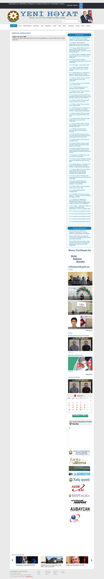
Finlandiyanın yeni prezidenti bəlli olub (25, 565)
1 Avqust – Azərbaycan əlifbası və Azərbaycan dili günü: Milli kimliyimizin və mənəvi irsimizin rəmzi (80, 207)
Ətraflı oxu (71, 352)
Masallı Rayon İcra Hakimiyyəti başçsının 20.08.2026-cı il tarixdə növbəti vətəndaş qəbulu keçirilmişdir (79, 74)
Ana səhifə (13, 25)
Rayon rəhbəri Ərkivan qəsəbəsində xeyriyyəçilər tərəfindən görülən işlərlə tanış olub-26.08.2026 (79, 44)
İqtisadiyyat (36, 25)
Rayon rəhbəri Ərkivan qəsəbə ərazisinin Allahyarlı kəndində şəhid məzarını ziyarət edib (79, 144)
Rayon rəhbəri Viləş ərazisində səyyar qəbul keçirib (79, 104)
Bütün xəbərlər (89, 330)
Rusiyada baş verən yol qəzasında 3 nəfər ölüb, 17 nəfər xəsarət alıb (51, 565)
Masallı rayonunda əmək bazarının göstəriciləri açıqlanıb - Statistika (78, 130)
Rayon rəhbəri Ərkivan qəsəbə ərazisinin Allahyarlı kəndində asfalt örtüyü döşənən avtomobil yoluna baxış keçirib (80, 150)
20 (80, 407)
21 (84, 407)
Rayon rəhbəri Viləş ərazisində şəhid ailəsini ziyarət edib (79, 91)
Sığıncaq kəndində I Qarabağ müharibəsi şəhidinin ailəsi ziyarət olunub (78, 69)
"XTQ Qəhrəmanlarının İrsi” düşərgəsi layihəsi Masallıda (78, 87)
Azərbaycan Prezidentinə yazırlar (80, 213)
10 (69, 405)
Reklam (25, 571)
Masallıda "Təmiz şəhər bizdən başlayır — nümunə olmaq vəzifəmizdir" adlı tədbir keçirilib (80, 195)
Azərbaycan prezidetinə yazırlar (79, 211)
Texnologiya (71, 25)
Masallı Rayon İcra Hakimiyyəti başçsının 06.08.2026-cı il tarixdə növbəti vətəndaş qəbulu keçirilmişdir (79, 165)
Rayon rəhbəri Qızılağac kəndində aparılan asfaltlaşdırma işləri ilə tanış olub (80, 160)
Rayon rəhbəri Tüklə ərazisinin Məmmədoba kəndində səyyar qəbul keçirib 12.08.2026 (79, 125)
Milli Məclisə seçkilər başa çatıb (75, 355)
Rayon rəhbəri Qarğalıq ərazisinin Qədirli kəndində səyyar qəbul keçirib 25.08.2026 (80, 56)
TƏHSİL (70, 269)
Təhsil (59, 25)
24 (69, 409)
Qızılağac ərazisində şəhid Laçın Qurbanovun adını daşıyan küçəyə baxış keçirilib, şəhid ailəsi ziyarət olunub (80, 96)
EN (81, 7)
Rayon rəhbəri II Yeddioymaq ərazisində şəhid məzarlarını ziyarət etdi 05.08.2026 (80, 177)
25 (73, 409)
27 (80, 409)
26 (77, 409)
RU (81, 4)
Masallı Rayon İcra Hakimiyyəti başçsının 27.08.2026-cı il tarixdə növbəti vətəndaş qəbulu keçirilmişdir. (79, 39)
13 (80, 405)
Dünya (83, 25)
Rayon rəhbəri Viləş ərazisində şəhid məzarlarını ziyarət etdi (79, 100)
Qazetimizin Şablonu (74, 377)
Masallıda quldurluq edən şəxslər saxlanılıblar (78, 335)
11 (73, 405)
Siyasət (19, 25)
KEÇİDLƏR (80, 415)
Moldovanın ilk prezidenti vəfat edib (75, 565)
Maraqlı (77, 25)
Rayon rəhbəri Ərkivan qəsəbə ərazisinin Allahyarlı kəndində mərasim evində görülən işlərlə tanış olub (79, 135)
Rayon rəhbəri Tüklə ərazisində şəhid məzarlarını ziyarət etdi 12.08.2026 (79, 120)
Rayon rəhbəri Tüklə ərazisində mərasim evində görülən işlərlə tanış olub (79, 115)
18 (73, 407)
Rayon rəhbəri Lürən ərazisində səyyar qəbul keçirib (79, 83)
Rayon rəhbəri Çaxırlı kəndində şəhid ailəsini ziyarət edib (79, 187)
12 (77, 405)
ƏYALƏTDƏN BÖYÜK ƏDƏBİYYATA (77, 190)
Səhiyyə (47, 574)
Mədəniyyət (48, 25)
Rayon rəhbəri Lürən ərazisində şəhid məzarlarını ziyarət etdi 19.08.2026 (79, 79)
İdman (64, 25)
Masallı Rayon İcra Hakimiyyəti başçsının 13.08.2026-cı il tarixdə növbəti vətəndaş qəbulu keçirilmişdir (79, 109)
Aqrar (42, 25)
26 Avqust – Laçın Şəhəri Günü (79, 65)
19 (77, 407)
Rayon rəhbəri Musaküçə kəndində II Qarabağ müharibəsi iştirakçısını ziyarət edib (78, 182)
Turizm (54, 25)
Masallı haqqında (27, 25)
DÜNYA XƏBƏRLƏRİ (18, 555)
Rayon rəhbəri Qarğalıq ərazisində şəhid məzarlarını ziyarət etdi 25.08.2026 (80, 61)
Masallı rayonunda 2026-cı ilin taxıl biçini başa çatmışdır (79, 155)
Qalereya (88, 25)
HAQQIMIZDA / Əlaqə (16, 571)
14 (84, 405)
